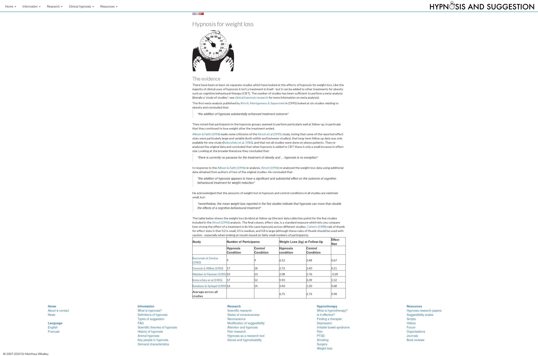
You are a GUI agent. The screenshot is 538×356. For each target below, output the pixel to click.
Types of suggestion (151, 319)
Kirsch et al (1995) (270, 134)
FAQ (141, 323)
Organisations (416, 331)
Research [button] (54, 6)
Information (146, 306)
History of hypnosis (150, 331)
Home (52, 306)
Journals (412, 336)
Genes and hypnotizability (244, 340)
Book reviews (415, 340)
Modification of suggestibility (246, 323)
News (51, 314)
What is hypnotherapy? (332, 310)
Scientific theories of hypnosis (157, 327)
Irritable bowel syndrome (333, 327)
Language (55, 323)
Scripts (411, 319)
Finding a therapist (329, 319)
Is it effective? (326, 314)
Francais (53, 331)
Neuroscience (236, 319)
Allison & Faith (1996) (206, 134)
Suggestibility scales (420, 314)
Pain (320, 331)
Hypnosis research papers (424, 310)
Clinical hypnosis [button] (80, 6)
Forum (411, 327)
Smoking (322, 340)
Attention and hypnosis (242, 327)
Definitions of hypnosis (152, 314)
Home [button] (9, 6)
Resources (414, 306)
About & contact (58, 310)
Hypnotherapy (327, 306)
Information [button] (30, 6)
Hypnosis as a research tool (245, 336)
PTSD (321, 336)
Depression (324, 323)
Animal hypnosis (148, 336)
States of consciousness (243, 314)
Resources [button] (107, 6)
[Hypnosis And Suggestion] (482, 6)
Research (234, 306)
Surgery (322, 344)
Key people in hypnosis (153, 340)
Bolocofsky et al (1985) (207, 280)
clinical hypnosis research (252, 97)
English (53, 327)
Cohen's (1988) (317, 226)
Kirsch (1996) (270, 167)
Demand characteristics (153, 344)
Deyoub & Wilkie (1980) (208, 268)
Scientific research (239, 310)
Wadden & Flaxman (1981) (209, 274)
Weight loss (324, 348)
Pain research (236, 331)
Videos (411, 323)
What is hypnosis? (150, 310)
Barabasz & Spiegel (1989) (209, 286)
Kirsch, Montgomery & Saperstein (262, 103)
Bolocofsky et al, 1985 (237, 142)
